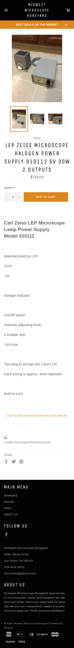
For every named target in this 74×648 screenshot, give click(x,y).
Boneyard (10, 495)
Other (8, 508)
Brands (9, 502)
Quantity (9, 187)
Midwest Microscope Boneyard (37, 10)
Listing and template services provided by (37, 415)
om (33, 573)
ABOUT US (11, 514)
